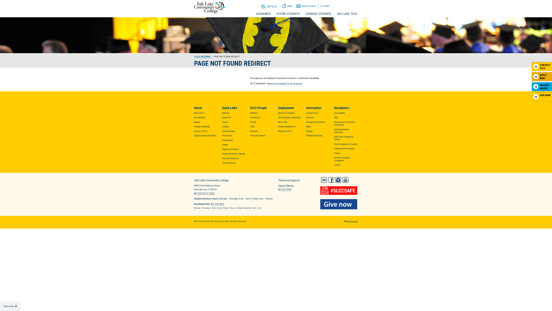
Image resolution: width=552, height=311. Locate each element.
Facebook (331, 180)
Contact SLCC (545, 66)
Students (254, 131)
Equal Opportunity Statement (341, 131)
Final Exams (227, 135)
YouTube (345, 180)
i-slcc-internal (202, 56)
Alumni (197, 122)
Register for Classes (230, 149)
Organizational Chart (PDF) (205, 135)
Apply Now (543, 77)
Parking (309, 131)
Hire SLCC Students (286, 113)
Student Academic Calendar (233, 153)
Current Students (318, 14)
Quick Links (9, 306)
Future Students (288, 14)
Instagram (338, 180)
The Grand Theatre (257, 135)
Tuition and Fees (229, 163)
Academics (263, 14)
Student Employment (287, 126)
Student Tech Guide (314, 135)
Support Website (286, 185)
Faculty (253, 122)
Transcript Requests (230, 158)
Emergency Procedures (315, 122)
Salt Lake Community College (209, 8)
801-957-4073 (217, 204)
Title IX (337, 165)
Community (255, 117)
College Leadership (202, 126)
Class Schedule (228, 131)
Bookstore (226, 117)
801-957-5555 (284, 189)
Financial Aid (227, 140)
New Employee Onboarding (289, 117)
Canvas (225, 122)
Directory (310, 117)
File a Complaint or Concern (345, 144)
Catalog (225, 126)
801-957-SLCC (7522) (204, 193)
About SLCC (199, 113)
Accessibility (339, 113)
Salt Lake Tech (347, 14)
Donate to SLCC (201, 131)
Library (225, 144)
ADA (336, 117)
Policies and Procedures (344, 148)
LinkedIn (324, 180)
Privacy (337, 153)
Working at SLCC (285, 131)
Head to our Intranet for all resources (284, 83)
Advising (225, 113)
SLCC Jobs (283, 122)
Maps (308, 126)
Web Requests (352, 221)
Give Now (545, 95)
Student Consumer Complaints (342, 159)
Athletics (254, 113)
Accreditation (199, 117)
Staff (252, 126)
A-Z (325, 5)
